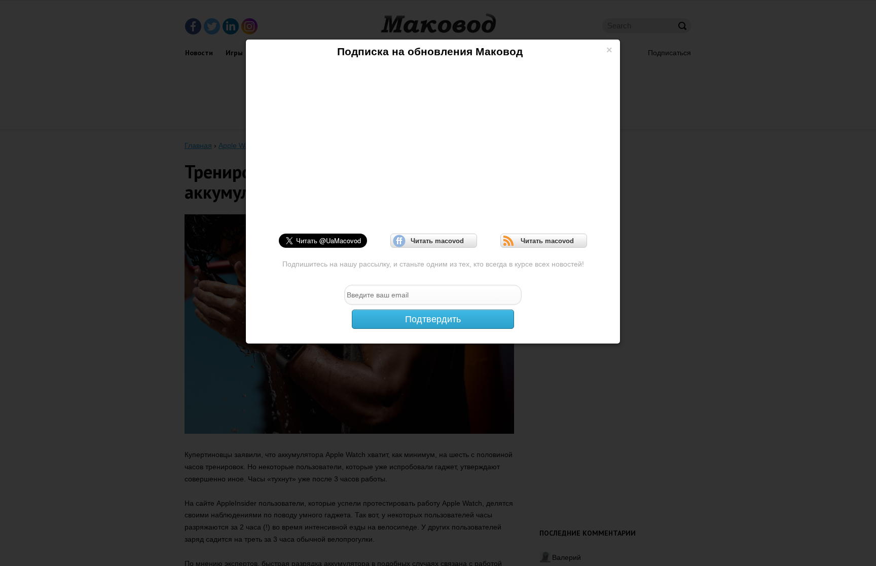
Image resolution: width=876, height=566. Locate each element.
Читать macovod (434, 241)
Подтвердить (433, 319)
